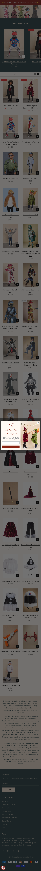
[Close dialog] (38, 423)
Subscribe (10, 447)
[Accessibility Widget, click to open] (3, 868)
